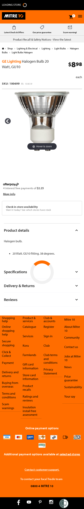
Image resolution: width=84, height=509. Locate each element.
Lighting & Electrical (27, 48)
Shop (10, 48)
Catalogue (29, 327)
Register (49, 327)
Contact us (71, 347)
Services (28, 336)
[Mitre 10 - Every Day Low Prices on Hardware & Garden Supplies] (13, 17)
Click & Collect (6, 354)
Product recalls (28, 387)
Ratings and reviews (30, 398)
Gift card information (30, 366)
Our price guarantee (42, 32)
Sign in (48, 336)
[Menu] (79, 17)
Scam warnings (8, 406)
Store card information (30, 377)
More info (9, 194)
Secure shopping (8, 343)
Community (72, 337)
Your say (69, 396)
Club (47, 345)
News (67, 367)
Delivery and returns (10, 374)
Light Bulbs (60, 48)
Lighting (46, 48)
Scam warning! (70, 32)
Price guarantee (71, 378)
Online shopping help (8, 330)
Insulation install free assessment (30, 411)
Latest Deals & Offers (14, 32)
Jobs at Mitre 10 (72, 358)
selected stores (70, 454)
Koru (26, 345)
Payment (8, 363)
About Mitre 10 (72, 328)
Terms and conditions (9, 395)
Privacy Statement (50, 371)
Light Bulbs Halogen (22, 52)
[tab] (42, 230)
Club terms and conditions (50, 358)
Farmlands (29, 355)
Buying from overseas (10, 384)
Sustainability (73, 387)
